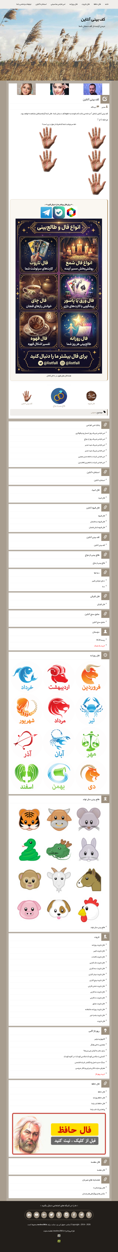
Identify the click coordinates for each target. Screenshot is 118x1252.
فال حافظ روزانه (99, 1097)
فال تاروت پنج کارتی (97, 980)
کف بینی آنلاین (93, 19)
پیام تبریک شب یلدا (97, 1109)
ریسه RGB (100, 640)
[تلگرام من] (81, 1215)
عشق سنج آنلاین (98, 622)
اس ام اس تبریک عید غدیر (95, 445)
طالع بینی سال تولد (98, 927)
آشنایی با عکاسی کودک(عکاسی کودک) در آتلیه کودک (84, 1056)
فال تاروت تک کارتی (97, 962)
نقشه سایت (47, 1231)
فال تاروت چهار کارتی (97, 974)
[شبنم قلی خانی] (26, 90)
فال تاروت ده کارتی (97, 998)
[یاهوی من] (89, 1215)
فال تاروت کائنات (98, 957)
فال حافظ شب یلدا (98, 1103)
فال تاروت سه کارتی (97, 968)
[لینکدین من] (29, 1215)
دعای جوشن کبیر (98, 581)
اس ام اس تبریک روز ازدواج (94, 439)
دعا (103, 586)
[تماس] (59, 1215)
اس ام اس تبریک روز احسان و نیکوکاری (90, 433)
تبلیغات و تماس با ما (23, 4)
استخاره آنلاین (41, 4)
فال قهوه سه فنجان (97, 521)
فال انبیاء (101, 498)
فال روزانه (73, 4)
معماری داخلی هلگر (97, 1045)
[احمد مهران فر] (92, 90)
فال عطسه (101, 1170)
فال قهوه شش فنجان (97, 527)
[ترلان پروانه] (59, 90)
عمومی (93, 412)
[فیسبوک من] (74, 1215)
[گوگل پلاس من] (44, 1215)
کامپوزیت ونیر (99, 1039)
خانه (107, 4)
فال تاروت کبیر (99, 951)
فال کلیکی (101, 604)
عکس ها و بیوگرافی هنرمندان (93, 1193)
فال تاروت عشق (99, 1003)
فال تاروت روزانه (98, 945)
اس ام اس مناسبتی (58, 4)
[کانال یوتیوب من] (36, 1215)
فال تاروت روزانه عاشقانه (95, 1009)
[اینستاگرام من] (66, 1215)
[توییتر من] (51, 1215)
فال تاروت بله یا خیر (97, 1015)
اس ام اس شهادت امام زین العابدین (91, 462)
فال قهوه (101, 516)
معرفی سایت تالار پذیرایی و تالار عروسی (90, 1068)
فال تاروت (86, 4)
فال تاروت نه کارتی (97, 992)
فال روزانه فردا (99, 1188)
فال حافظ (97, 4)
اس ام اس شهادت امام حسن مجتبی (91, 456)
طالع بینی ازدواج (99, 563)
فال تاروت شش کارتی (96, 986)
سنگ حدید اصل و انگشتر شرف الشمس (90, 1062)
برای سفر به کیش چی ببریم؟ (94, 1050)
